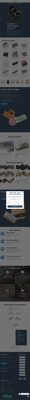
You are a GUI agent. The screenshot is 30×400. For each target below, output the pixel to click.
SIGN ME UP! (15, 206)
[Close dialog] (22, 192)
